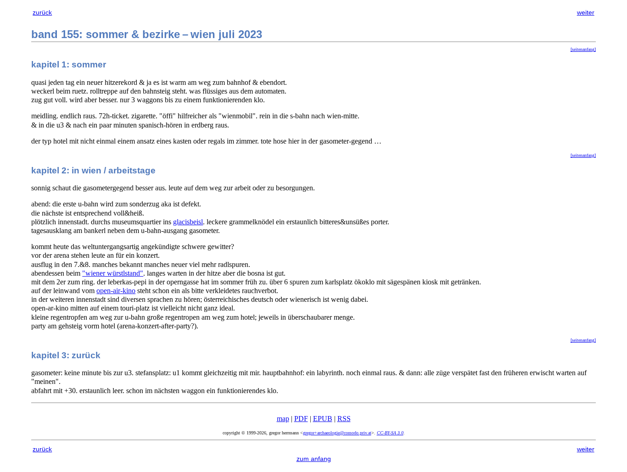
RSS (344, 418)
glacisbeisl (188, 222)
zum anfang (314, 458)
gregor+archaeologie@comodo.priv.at (337, 432)
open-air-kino (115, 290)
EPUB (322, 418)
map (283, 418)
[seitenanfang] (583, 49)
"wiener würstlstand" (112, 273)
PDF (301, 418)
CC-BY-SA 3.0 (390, 432)
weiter (585, 12)
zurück (42, 12)
